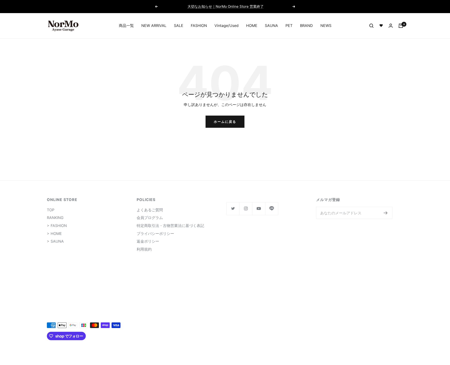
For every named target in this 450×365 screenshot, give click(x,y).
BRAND (306, 25)
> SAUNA (55, 241)
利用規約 (144, 249)
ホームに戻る (225, 122)
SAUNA (271, 25)
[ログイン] (391, 26)
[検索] (371, 26)
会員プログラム (150, 217)
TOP (50, 210)
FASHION (199, 25)
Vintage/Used (226, 25)
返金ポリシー (148, 241)
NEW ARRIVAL (153, 25)
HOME (251, 25)
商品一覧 (126, 25)
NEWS (325, 25)
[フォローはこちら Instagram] (245, 208)
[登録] (386, 213)
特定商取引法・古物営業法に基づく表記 (170, 225)
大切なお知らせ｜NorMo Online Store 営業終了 (226, 6)
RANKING (55, 217)
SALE (178, 25)
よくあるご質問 (150, 210)
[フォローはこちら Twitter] (232, 208)
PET (288, 25)
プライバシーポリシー (155, 233)
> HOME (54, 233)
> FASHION (57, 225)
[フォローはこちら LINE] (271, 208)
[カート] (400, 26)
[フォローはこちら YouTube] (258, 208)
